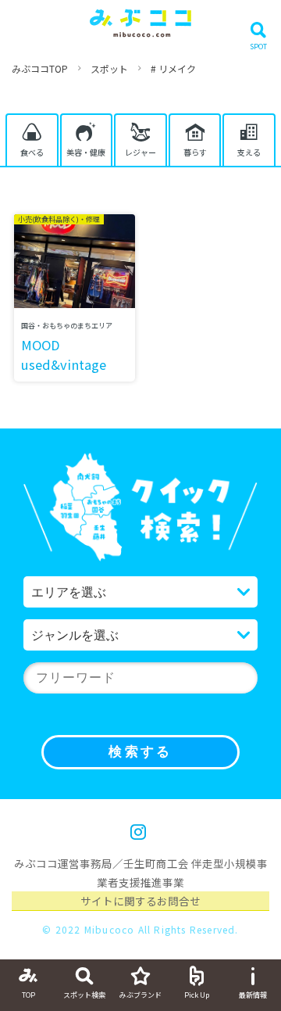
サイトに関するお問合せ (140, 901)
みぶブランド (140, 995)
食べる (32, 152)
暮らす (195, 152)
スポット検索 (84, 995)
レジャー (140, 152)
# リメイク (173, 68)
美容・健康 (85, 152)
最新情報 (253, 995)
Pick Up (196, 995)
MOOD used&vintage (63, 354)
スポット (109, 68)
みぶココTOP (40, 68)
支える (249, 152)
